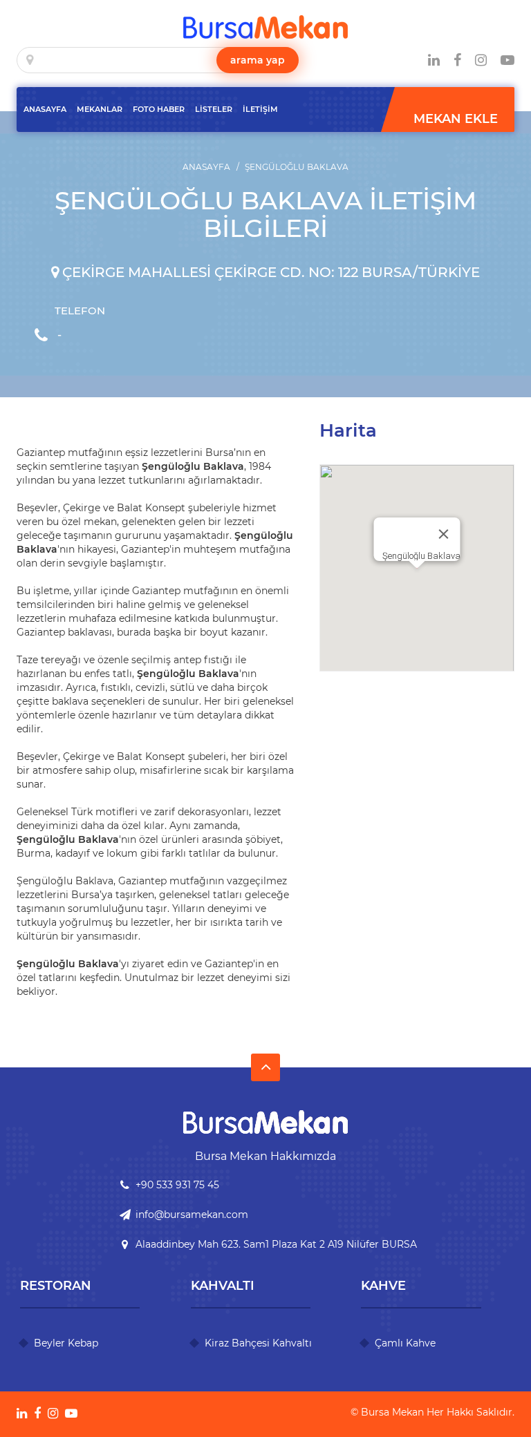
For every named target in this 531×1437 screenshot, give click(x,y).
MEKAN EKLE (455, 118)
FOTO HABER (159, 109)
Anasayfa (206, 167)
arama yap (257, 60)
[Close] (443, 534)
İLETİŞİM (260, 109)
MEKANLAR (99, 109)
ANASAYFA (45, 109)
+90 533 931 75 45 (177, 1185)
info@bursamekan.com (192, 1214)
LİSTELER (213, 109)
